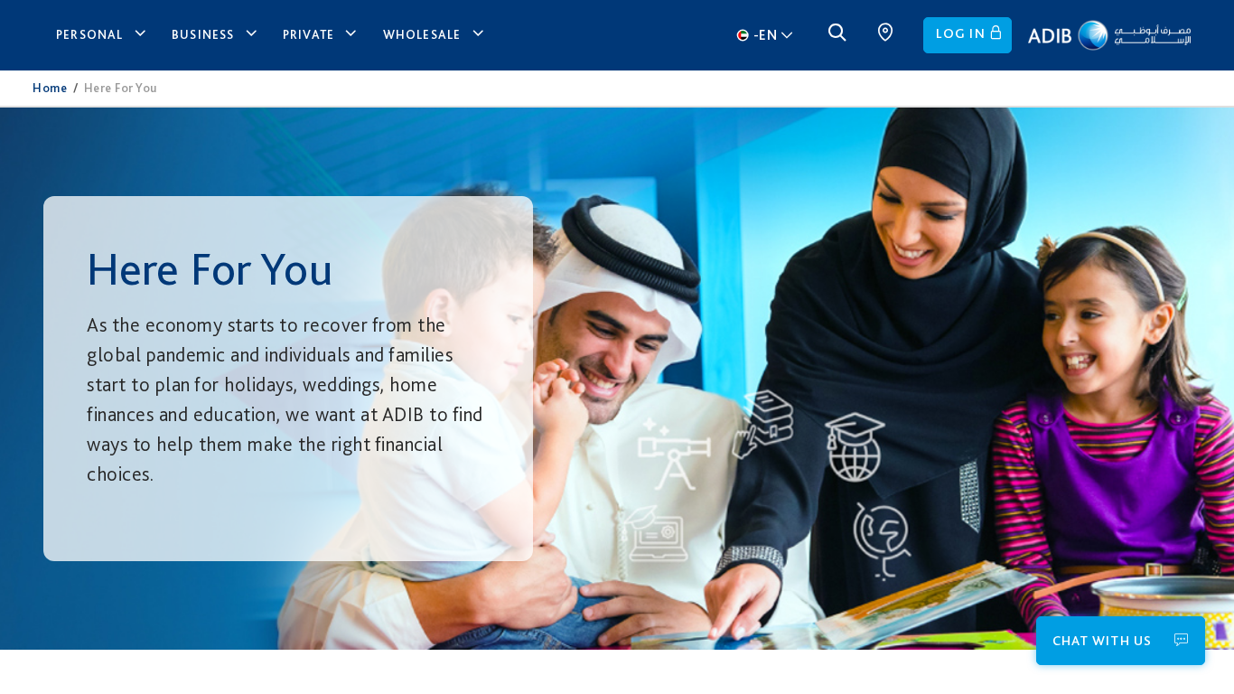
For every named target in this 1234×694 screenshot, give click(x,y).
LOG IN (961, 33)
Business (203, 34)
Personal (90, 34)
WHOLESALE (422, 34)
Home (50, 87)
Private (308, 34)
